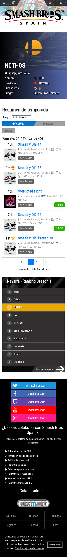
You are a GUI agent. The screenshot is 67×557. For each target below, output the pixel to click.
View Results (25, 158)
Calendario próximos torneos (22, 469)
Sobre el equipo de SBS (19, 451)
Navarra (43, 83)
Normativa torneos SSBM (20, 483)
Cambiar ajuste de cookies (29, 548)
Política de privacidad (18, 460)
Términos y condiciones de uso (23, 455)
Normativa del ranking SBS (21, 473)
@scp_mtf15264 (19, 73)
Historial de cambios (18, 464)
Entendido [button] (54, 544)
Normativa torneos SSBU (20, 478)
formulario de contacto (27, 439)
